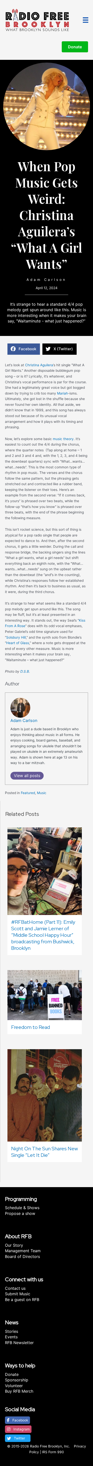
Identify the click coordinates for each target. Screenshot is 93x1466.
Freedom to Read (30, 1027)
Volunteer (14, 1385)
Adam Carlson (46, 280)
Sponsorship (16, 1379)
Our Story (14, 1245)
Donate (12, 1374)
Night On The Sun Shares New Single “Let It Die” (44, 1151)
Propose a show (20, 1213)
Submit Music (17, 1293)
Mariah (62, 393)
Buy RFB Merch (19, 1391)
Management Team (23, 1250)
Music (41, 793)
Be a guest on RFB (22, 1299)
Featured (28, 793)
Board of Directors (22, 1256)
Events (11, 1336)
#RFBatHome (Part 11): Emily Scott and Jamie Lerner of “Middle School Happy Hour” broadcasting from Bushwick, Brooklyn (43, 935)
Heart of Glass (17, 643)
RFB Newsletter (19, 1342)
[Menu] (85, 20)
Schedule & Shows (22, 1207)
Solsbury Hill (16, 637)
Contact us (15, 1288)
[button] (17, 1420)
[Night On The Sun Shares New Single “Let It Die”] (44, 1095)
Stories (11, 1331)
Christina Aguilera (39, 365)
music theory (63, 439)
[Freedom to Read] (44, 995)
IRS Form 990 (53, 1452)
